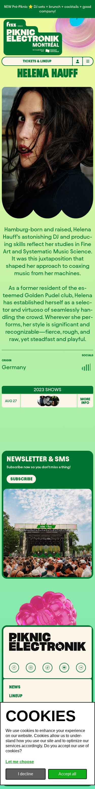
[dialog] (47, 743)
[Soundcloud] (81, 668)
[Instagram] (31, 668)
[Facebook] (14, 668)
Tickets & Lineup (37, 61)
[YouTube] (64, 668)
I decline (25, 774)
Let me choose (20, 762)
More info (85, 401)
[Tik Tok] (47, 668)
